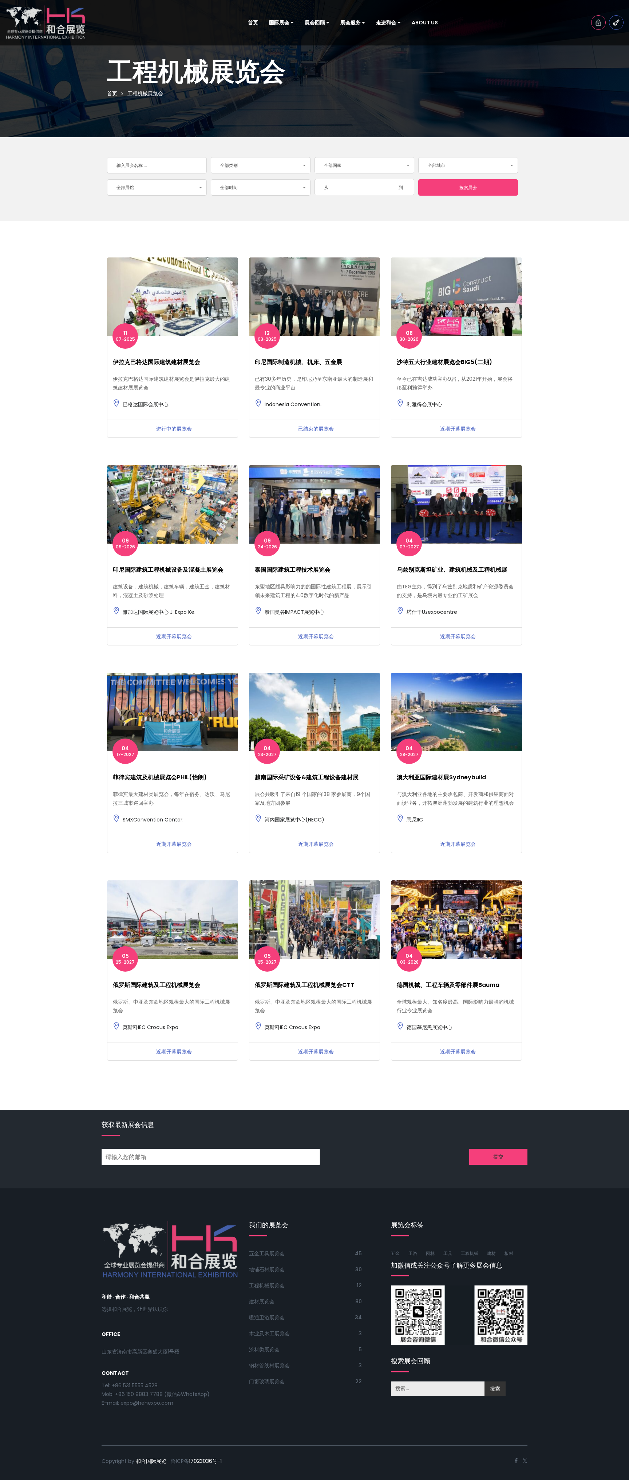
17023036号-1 (205, 1461)
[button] (260, 165)
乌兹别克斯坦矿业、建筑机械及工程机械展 (452, 569)
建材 (491, 1253)
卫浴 (412, 1253)
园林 (430, 1253)
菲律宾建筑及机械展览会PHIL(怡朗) (160, 777)
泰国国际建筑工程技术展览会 (293, 569)
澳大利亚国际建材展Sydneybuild (441, 777)
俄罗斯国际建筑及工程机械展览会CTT (304, 985)
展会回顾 (315, 22)
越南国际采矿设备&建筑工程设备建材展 (307, 777)
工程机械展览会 (267, 1285)
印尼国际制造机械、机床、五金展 (298, 362)
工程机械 (469, 1253)
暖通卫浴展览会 (267, 1317)
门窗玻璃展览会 (267, 1381)
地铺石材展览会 (267, 1269)
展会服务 (351, 22)
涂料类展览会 (264, 1349)
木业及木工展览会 (269, 1333)
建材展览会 (261, 1301)
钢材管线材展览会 (269, 1365)
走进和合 (386, 22)
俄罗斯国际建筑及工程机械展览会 (156, 985)
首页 (253, 22)
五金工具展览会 (267, 1253)
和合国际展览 (151, 1461)
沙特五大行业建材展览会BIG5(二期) (444, 362)
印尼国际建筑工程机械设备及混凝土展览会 (168, 569)
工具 (447, 1253)
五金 (395, 1253)
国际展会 (279, 22)
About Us (425, 22)
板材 (509, 1253)
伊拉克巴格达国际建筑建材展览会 (156, 362)
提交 (498, 1156)
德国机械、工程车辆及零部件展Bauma (448, 985)
